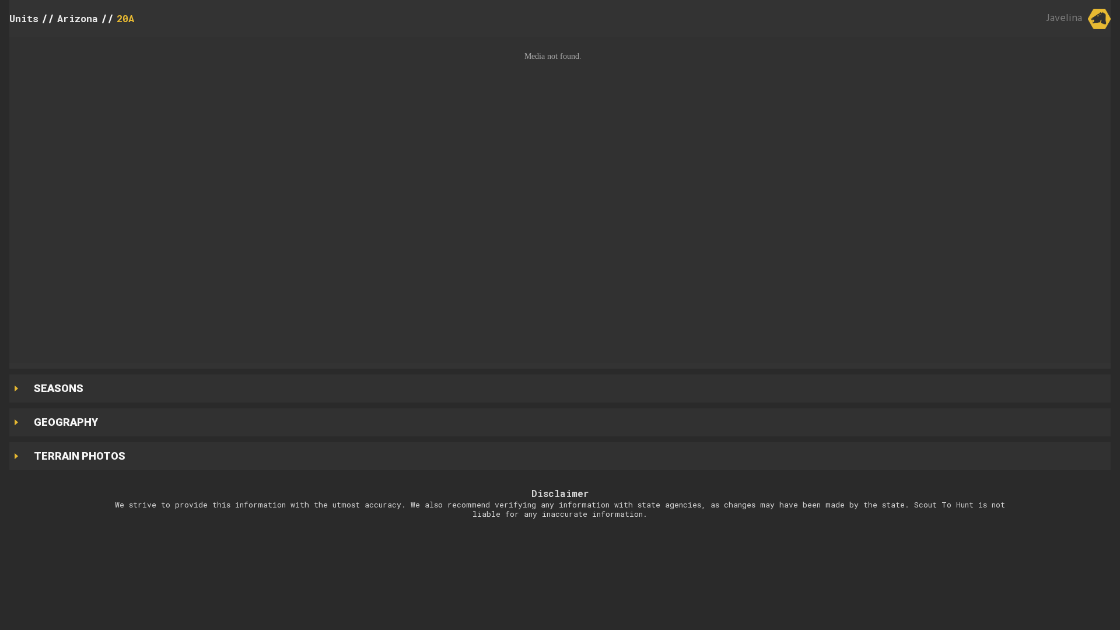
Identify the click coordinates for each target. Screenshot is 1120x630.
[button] (560, 200)
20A (125, 18)
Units (23, 18)
